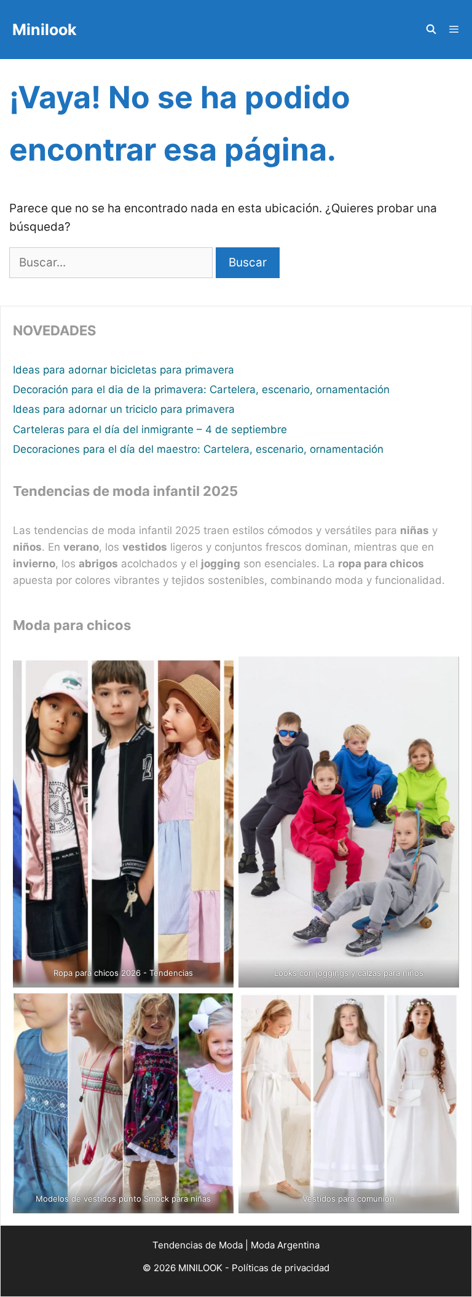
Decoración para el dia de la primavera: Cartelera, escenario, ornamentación (201, 389)
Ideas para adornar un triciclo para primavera (124, 409)
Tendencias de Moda (197, 1245)
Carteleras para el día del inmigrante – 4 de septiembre (150, 429)
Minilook (44, 29)
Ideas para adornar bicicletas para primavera (123, 370)
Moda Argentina (285, 1245)
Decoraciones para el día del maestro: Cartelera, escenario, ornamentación (198, 449)
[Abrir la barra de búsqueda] (430, 29)
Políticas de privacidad (280, 1268)
